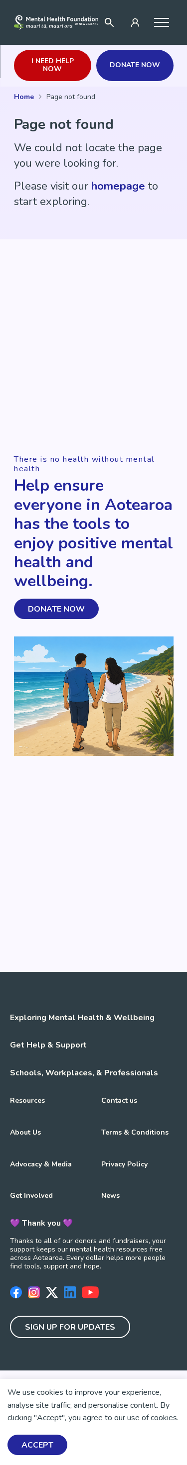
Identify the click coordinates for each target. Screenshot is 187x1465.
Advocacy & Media (41, 1164)
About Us (25, 1132)
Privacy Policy (124, 1164)
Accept (37, 1445)
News (110, 1195)
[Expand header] (162, 22)
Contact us (119, 1100)
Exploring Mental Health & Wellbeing (82, 1017)
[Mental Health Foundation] (56, 22)
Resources (27, 1100)
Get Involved (31, 1195)
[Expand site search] (109, 22)
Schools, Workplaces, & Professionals (84, 1072)
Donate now (135, 65)
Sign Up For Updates (70, 1327)
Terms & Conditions (135, 1132)
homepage (118, 186)
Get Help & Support (48, 1045)
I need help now (52, 65)
